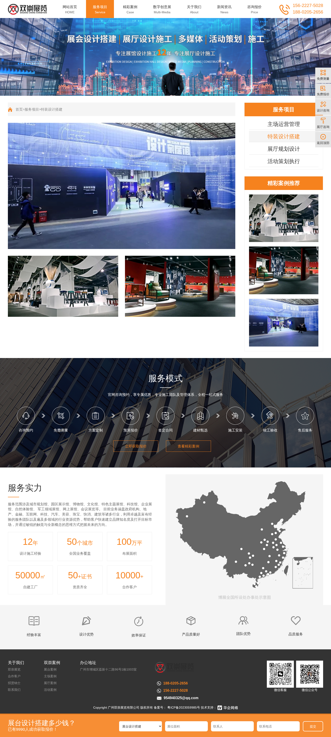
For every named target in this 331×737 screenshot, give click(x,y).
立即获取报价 (136, 446)
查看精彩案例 (188, 446)
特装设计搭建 (51, 109)
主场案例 (50, 676)
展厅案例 (50, 683)
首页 (19, 109)
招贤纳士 (14, 683)
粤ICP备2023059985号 (183, 707)
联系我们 (14, 689)
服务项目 (32, 109)
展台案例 (50, 669)
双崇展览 (14, 669)
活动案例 (50, 689)
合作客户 (14, 676)
